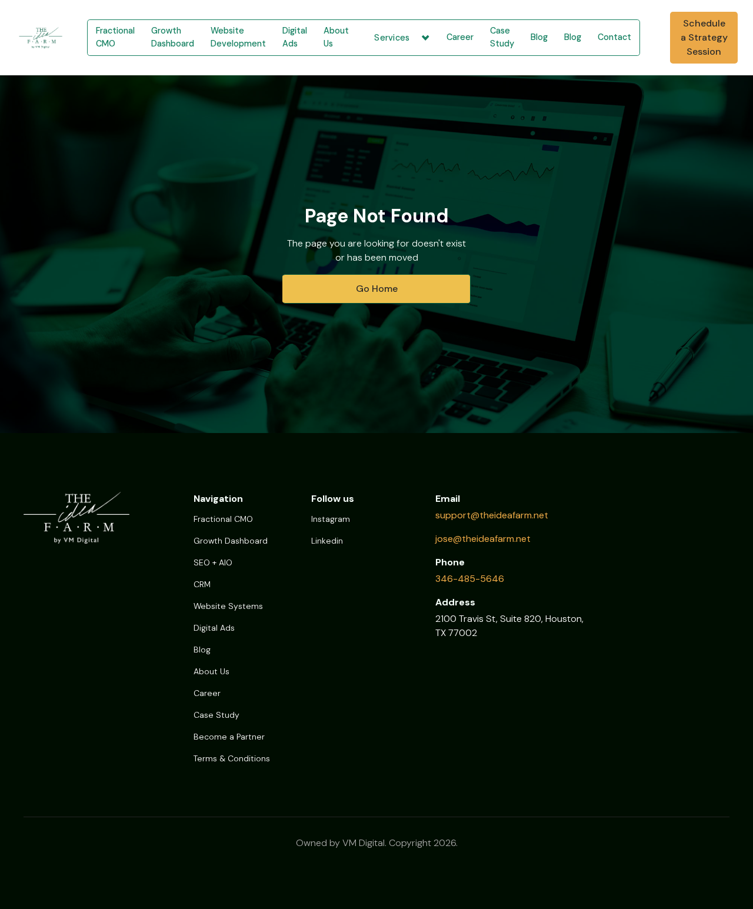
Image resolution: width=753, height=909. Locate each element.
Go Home (377, 288)
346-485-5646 (469, 578)
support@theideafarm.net (491, 515)
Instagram (330, 519)
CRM (202, 584)
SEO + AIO (213, 562)
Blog (539, 37)
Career (460, 37)
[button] (397, 37)
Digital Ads (294, 37)
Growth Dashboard (172, 37)
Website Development (238, 37)
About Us (336, 37)
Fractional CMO (115, 37)
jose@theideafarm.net (483, 538)
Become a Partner (229, 736)
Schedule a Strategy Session (704, 37)
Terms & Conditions (232, 758)
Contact (614, 37)
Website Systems (228, 606)
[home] (36, 37)
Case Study (502, 37)
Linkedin (327, 540)
